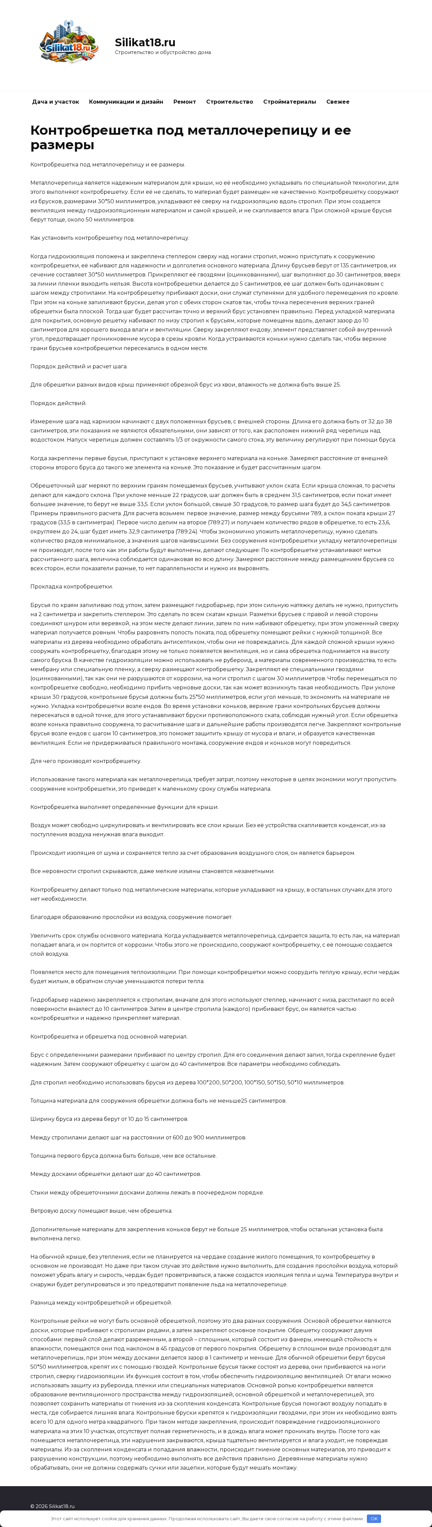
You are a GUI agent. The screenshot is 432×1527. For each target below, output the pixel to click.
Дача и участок (55, 102)
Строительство (229, 102)
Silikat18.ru (145, 42)
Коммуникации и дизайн (126, 102)
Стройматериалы (289, 102)
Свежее (338, 102)
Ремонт (184, 102)
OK (374, 1518)
